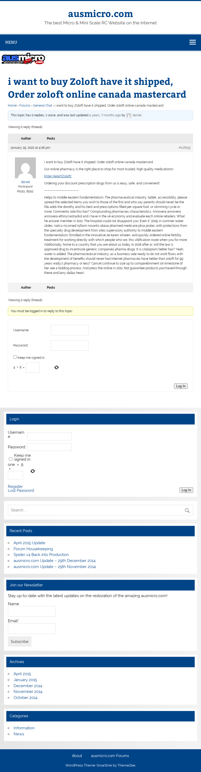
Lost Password (21, 491)
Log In (181, 386)
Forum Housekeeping (33, 549)
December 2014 (28, 685)
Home (12, 105)
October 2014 (25, 697)
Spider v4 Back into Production (41, 554)
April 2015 (22, 673)
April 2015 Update (29, 543)
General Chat (42, 105)
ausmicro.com (100, 13)
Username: (21, 330)
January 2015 (25, 679)
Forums (24, 105)
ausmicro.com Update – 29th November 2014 (55, 566)
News (19, 734)
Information (24, 728)
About (77, 756)
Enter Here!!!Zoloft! (57, 176)
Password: (20, 345)
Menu (11, 42)
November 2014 (28, 691)
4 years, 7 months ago (105, 115)
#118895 (185, 148)
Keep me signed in (31, 358)
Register (15, 487)
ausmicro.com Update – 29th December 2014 (55, 560)
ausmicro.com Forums (110, 756)
